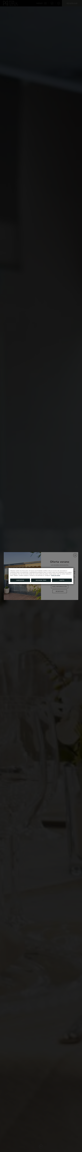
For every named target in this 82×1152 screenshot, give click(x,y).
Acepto (61, 580)
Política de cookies (55, 575)
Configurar (20, 580)
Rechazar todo (41, 580)
